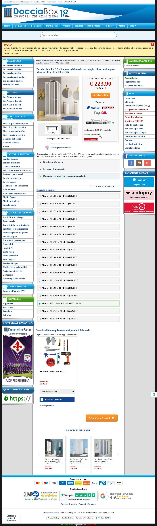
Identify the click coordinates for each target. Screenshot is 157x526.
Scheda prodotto (47, 405)
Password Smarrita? (134, 85)
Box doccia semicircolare (14, 77)
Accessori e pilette (11, 143)
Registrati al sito (132, 82)
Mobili (122, 26)
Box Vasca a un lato (12, 97)
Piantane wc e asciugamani (15, 229)
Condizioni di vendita (135, 136)
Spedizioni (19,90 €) (134, 121)
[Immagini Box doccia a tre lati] (58, 98)
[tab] (78, 162)
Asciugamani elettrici (13, 271)
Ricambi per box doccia (14, 279)
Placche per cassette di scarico (17, 170)
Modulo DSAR (103, 518)
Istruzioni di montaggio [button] (54, 169)
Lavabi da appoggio (12, 178)
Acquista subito (100, 95)
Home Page (130, 98)
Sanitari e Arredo (18, 154)
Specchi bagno (9, 205)
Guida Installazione (134, 117)
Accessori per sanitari (13, 174)
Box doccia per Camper (135, 132)
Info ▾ (133, 26)
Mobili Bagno (9, 197)
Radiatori (109, 26)
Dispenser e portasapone (14, 240)
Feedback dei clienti (134, 144)
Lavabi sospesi (9, 182)
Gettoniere (8, 275)
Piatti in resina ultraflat (14, 131)
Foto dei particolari (134, 125)
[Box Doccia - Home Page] (31, 13)
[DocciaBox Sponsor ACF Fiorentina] (18, 382)
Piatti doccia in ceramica (14, 127)
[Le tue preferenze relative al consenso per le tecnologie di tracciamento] (154, 394)
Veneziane (7, 311)
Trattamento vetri (11, 85)
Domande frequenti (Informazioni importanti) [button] (64, 176)
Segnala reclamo (132, 148)
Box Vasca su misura (12, 109)
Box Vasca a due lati (12, 101)
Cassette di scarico (11, 166)
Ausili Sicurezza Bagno (13, 217)
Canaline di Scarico (12, 139)
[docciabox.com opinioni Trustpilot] (78, 500)
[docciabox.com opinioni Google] (115, 500)
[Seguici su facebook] (131, 166)
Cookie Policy (67, 518)
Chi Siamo (129, 102)
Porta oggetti (9, 259)
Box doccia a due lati (12, 69)
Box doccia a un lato (12, 65)
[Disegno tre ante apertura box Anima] (52, 129)
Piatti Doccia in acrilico (14, 135)
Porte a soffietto (18, 286)
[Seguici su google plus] (147, 166)
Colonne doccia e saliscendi (15, 186)
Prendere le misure (133, 113)
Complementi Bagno (19, 213)
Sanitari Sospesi (10, 159)
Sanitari (79, 26)
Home (7, 26)
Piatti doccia (52, 26)
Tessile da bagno (10, 263)
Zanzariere (8, 307)
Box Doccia (20, 26)
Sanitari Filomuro (11, 163)
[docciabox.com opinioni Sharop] (41, 500)
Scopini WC (8, 248)
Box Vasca (36, 26)
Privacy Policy (53, 518)
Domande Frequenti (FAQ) (137, 106)
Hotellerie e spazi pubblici (15, 267)
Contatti (128, 140)
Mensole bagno (10, 236)
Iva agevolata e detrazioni (136, 109)
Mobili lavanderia (11, 201)
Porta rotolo (8, 252)
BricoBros (7, 315)
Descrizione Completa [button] (53, 162)
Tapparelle (14, 299)
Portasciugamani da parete (15, 233)
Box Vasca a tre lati (12, 105)
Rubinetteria (93, 26)
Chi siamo (91, 504)
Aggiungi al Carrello (100, 417)
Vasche (66, 26)
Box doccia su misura (13, 81)
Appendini (8, 244)
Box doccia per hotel (134, 129)
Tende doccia (9, 221)
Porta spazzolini (10, 256)
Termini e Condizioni (84, 518)
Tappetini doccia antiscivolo (16, 225)
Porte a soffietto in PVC (14, 291)
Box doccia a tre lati (12, 73)
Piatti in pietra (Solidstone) (15, 123)
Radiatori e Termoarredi (14, 193)
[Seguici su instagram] (139, 166)
